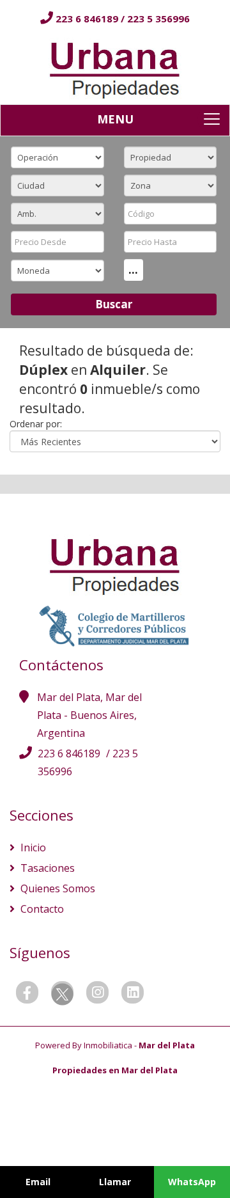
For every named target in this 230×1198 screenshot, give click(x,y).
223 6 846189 (88, 18)
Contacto (41, 909)
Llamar (115, 1182)
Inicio (32, 847)
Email (38, 1182)
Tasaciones (46, 868)
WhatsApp (192, 1182)
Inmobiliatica (108, 1045)
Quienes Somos (56, 888)
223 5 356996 (158, 18)
